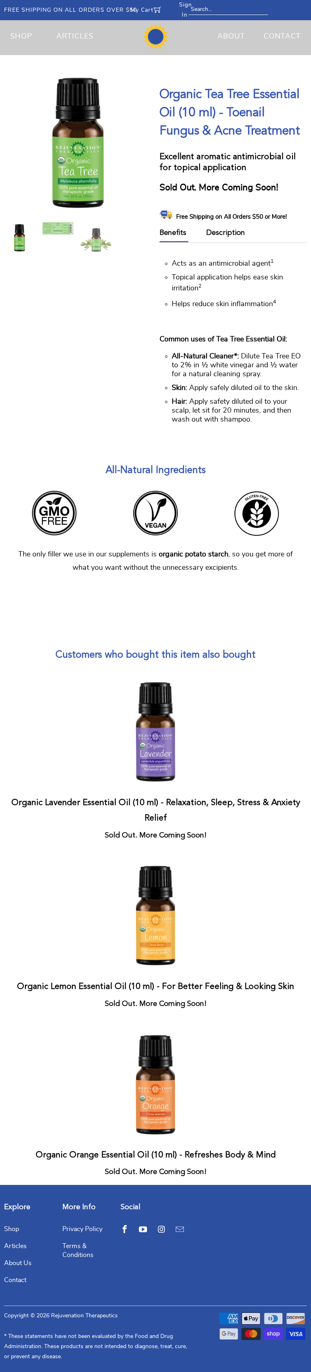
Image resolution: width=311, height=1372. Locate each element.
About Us (18, 1263)
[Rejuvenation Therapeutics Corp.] (155, 36)
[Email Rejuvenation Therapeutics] (180, 1229)
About (231, 36)
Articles (75, 36)
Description (225, 232)
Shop (21, 36)
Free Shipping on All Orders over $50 (70, 10)
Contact (282, 36)
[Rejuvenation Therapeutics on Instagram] (161, 1229)
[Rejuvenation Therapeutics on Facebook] (125, 1229)
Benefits (173, 232)
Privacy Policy (82, 1229)
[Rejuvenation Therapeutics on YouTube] (143, 1229)
